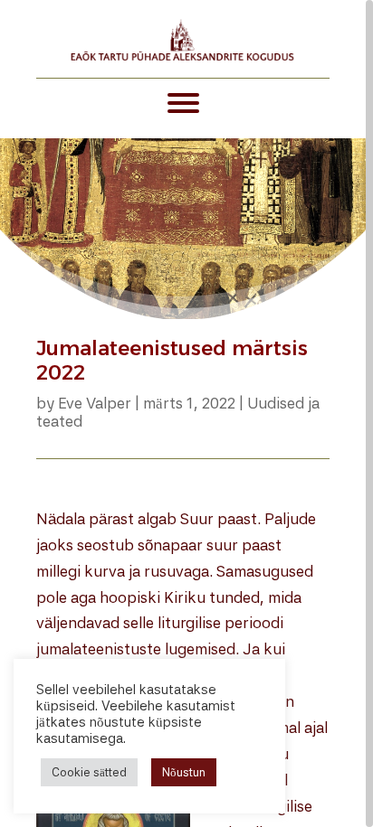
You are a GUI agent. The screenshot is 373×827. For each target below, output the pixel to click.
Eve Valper (94, 403)
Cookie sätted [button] (89, 772)
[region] (186, 413)
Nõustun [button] (184, 772)
